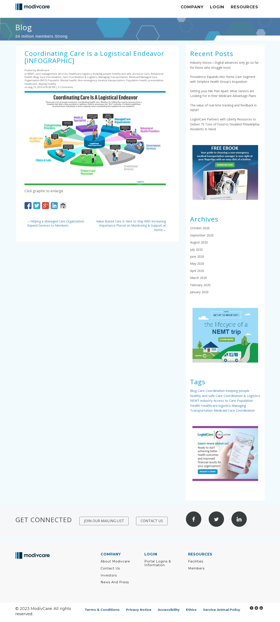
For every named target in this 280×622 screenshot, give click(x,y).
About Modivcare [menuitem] (115, 561)
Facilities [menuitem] (195, 561)
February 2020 (200, 285)
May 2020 (197, 263)
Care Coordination (212, 390)
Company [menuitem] (192, 7)
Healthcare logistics (216, 405)
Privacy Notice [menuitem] (138, 610)
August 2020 (199, 242)
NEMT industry (202, 400)
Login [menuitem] (217, 7)
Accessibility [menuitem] (169, 610)
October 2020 (200, 228)
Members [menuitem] (196, 568)
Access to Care (225, 400)
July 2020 (196, 249)
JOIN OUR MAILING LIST (104, 520)
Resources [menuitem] (244, 7)
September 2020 (202, 235)
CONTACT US (152, 520)
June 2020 (197, 256)
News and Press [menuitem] (115, 582)
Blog (194, 390)
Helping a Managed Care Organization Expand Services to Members (55, 223)
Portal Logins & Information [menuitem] (157, 563)
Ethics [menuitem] (191, 610)
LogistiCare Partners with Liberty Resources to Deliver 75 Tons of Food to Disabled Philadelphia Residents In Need (224, 124)
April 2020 (197, 271)
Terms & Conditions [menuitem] (102, 610)
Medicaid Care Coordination (234, 410)
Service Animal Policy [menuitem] (221, 610)
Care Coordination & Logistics (238, 395)
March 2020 (198, 278)
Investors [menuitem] (109, 575)
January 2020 (199, 292)
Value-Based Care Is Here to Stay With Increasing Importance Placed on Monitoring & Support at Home (131, 225)
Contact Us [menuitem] (110, 568)
